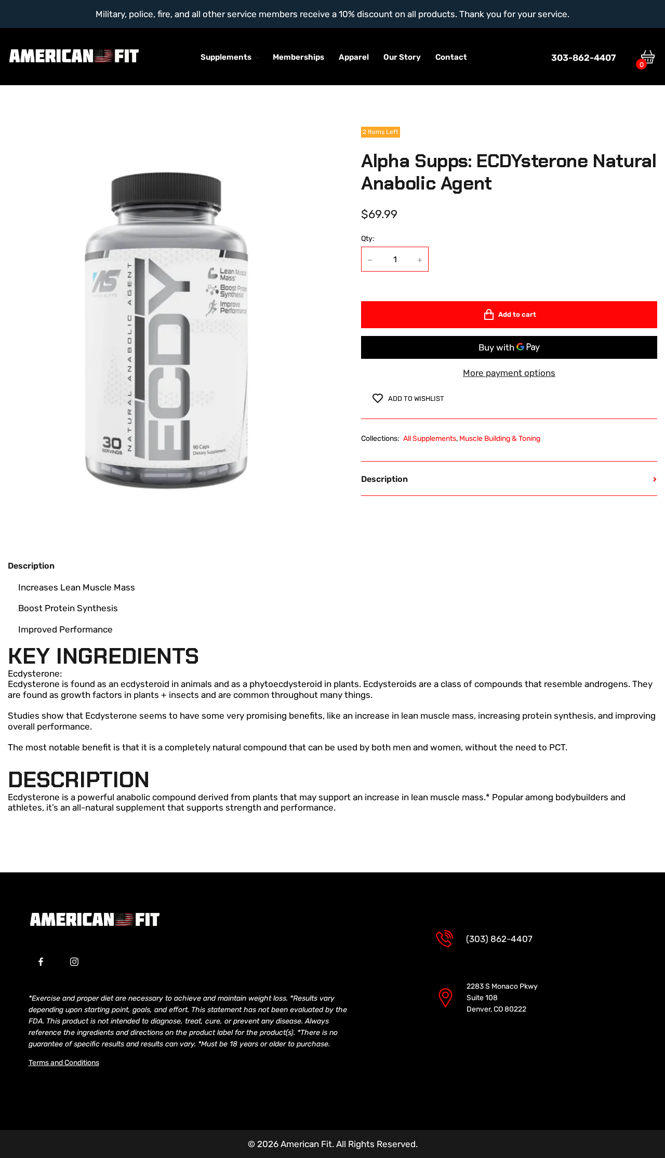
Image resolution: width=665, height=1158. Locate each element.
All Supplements (429, 439)
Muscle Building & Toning (499, 439)
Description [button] (384, 479)
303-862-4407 (583, 60)
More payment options (509, 373)
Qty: (368, 238)
